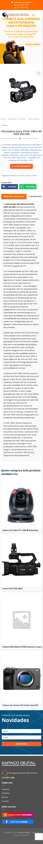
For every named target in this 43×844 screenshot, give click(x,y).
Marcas (5, 797)
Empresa (5, 789)
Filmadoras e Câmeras (17, 119)
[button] (33, 15)
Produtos (6, 793)
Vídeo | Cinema (33, 119)
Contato (5, 801)
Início (3, 119)
